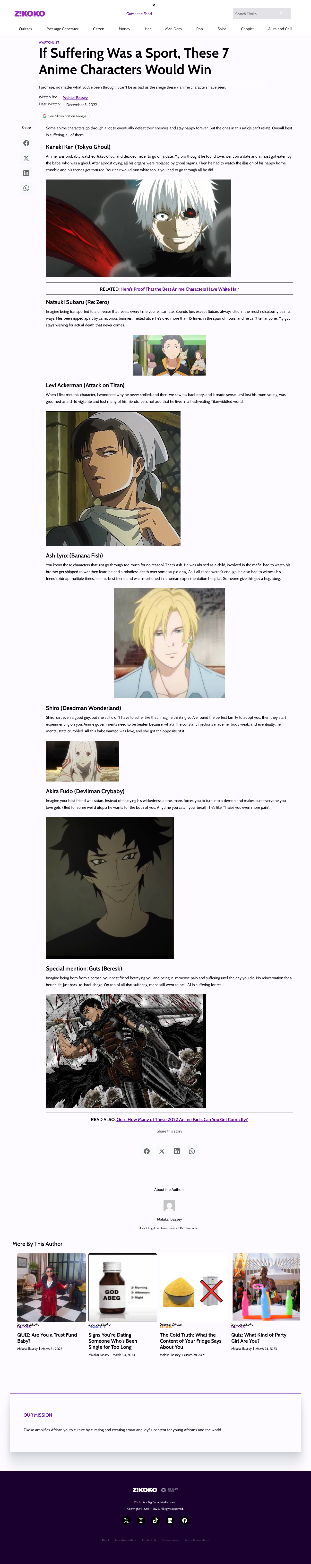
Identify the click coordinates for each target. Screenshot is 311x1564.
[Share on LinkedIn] (26, 173)
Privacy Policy (170, 1540)
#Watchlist (49, 42)
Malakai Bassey (75, 97)
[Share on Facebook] (26, 143)
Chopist (167, 1327)
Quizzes (24, 1327)
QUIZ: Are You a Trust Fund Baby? (47, 1338)
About (105, 1540)
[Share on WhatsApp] (26, 188)
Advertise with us (125, 1540)
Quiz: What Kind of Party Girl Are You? (258, 1338)
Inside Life (97, 1327)
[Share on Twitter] (26, 158)
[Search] (281, 13)
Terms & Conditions (197, 1540)
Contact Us (149, 1540)
